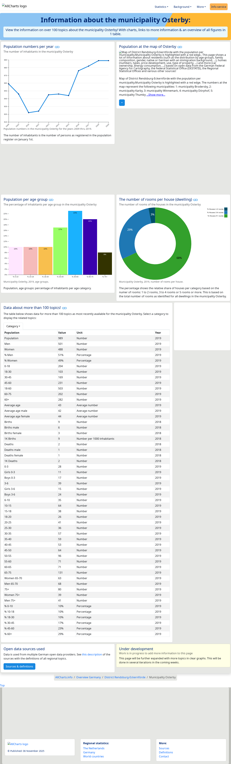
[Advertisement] (115, 169)
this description (92, 654)
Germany (89, 752)
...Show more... (155, 95)
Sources (164, 748)
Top (2, 685)
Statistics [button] (160, 7)
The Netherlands (94, 748)
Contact (164, 756)
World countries (93, 756)
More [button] (200, 7)
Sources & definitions (19, 666)
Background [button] (181, 7)
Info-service (218, 7)
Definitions (166, 752)
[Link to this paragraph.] (57, 46)
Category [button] (12, 326)
